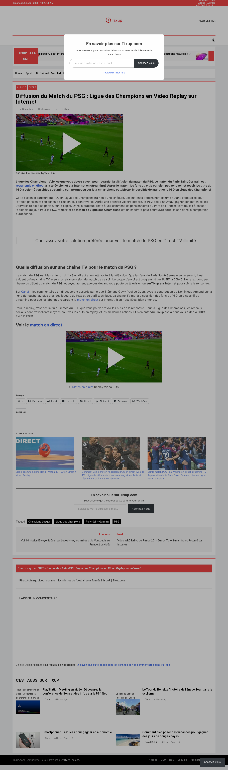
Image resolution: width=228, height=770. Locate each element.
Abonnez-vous (146, 63)
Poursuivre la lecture (114, 72)
